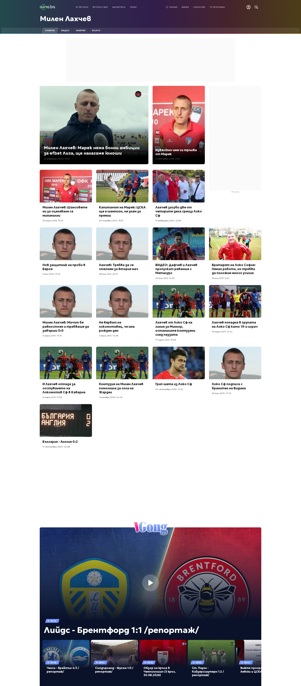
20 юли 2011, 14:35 (165, 278)
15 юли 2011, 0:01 (220, 278)
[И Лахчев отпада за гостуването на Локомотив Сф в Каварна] (66, 363)
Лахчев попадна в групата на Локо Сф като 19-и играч (235, 324)
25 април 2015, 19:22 (53, 220)
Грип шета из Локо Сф (173, 384)
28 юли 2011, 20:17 (108, 274)
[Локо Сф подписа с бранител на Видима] (235, 363)
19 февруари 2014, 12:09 (168, 220)
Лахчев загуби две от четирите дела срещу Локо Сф (178, 211)
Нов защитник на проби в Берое (64, 267)
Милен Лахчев (65, 18)
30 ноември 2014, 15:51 (111, 220)
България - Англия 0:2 (60, 442)
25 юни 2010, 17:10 (221, 393)
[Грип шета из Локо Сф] (179, 363)
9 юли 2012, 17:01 (51, 274)
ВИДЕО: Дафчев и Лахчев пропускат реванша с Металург (176, 269)
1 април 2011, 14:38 (108, 335)
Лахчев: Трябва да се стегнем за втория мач (118, 267)
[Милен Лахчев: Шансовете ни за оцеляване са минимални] (66, 186)
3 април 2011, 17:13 (52, 335)
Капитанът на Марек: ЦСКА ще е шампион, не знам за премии (122, 211)
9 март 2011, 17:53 (52, 397)
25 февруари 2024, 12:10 (57, 158)
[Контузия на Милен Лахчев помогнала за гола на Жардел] (122, 363)
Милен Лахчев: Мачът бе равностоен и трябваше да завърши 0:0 (66, 326)
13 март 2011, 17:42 (222, 331)
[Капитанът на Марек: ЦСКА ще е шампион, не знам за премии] (122, 186)
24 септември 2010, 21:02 (169, 389)
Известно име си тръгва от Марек (176, 152)
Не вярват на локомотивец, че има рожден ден (117, 326)
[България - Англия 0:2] (66, 420)
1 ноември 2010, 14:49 (110, 397)
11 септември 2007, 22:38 (56, 446)
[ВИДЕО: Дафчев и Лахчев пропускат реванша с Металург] (179, 243)
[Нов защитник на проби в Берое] (66, 243)
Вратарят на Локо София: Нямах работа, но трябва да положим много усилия (234, 269)
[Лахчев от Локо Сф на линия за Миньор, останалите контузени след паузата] (179, 301)
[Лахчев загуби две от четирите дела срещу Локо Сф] (179, 186)
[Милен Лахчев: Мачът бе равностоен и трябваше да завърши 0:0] (66, 301)
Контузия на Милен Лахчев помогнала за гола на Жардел (121, 388)
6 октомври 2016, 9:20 (167, 158)
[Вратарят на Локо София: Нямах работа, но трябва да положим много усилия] (235, 243)
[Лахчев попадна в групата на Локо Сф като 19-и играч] (235, 301)
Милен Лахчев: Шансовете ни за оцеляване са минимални (65, 211)
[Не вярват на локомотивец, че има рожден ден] (122, 301)
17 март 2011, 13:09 (165, 339)
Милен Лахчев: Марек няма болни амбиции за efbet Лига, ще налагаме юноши (92, 150)
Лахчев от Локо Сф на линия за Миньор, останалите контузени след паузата (175, 328)
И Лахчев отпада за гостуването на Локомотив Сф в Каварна (64, 388)
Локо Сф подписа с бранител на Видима (229, 386)
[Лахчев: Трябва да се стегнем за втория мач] (122, 243)
